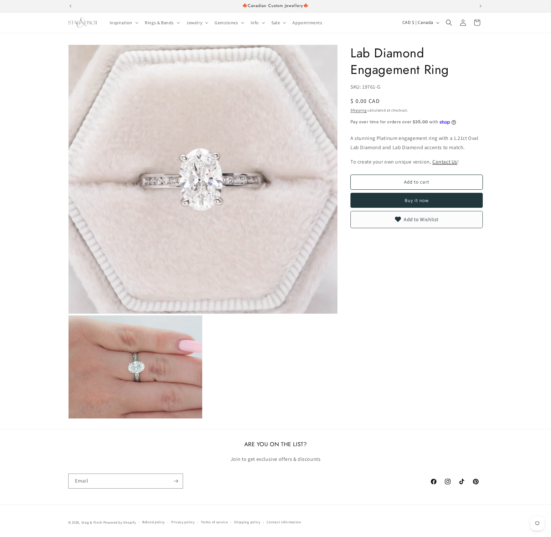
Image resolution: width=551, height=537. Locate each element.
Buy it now (417, 200)
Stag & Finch (91, 522)
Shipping (358, 110)
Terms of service (214, 522)
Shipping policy (247, 522)
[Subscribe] (176, 481)
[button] (123, 22)
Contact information (284, 522)
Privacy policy (183, 522)
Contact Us (444, 161)
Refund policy (153, 522)
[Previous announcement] (70, 6)
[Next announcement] (481, 6)
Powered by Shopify (119, 522)
